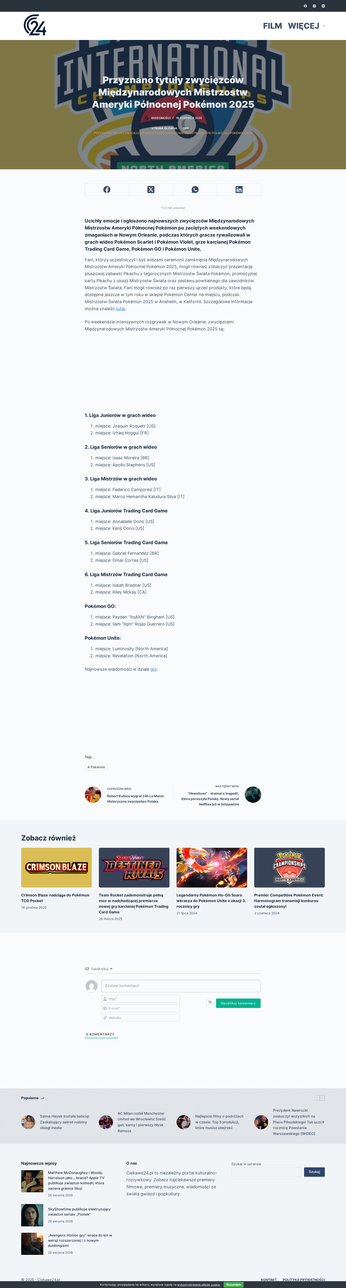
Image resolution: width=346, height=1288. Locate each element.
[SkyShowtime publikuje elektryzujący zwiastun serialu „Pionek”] (32, 1215)
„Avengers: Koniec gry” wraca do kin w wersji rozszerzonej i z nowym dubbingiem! (80, 1240)
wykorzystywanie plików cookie (198, 1284)
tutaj (120, 308)
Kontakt (269, 1280)
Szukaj (314, 1171)
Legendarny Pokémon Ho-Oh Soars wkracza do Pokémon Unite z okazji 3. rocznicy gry (211, 901)
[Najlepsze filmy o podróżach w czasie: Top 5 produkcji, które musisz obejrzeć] (184, 1122)
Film (272, 26)
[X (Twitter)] (151, 190)
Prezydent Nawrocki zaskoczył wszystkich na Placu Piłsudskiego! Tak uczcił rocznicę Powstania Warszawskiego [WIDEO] (298, 1122)
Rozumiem (233, 1284)
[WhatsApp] (195, 190)
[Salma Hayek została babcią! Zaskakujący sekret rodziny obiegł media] (28, 1122)
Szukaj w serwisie (246, 1164)
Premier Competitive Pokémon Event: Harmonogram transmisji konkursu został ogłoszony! (289, 901)
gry (153, 669)
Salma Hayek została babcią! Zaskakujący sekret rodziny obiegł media (64, 1122)
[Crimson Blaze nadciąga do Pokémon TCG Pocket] (56, 868)
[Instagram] (314, 6)
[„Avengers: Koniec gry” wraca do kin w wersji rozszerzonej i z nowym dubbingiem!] (32, 1244)
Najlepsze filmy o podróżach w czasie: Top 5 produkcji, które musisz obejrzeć (219, 1122)
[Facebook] (305, 6)
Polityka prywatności (304, 1280)
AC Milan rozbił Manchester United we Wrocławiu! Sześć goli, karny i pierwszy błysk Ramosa (142, 1122)
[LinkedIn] (239, 190)
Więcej (303, 26)
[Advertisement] (173, 372)
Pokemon (96, 767)
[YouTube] (323, 6)
